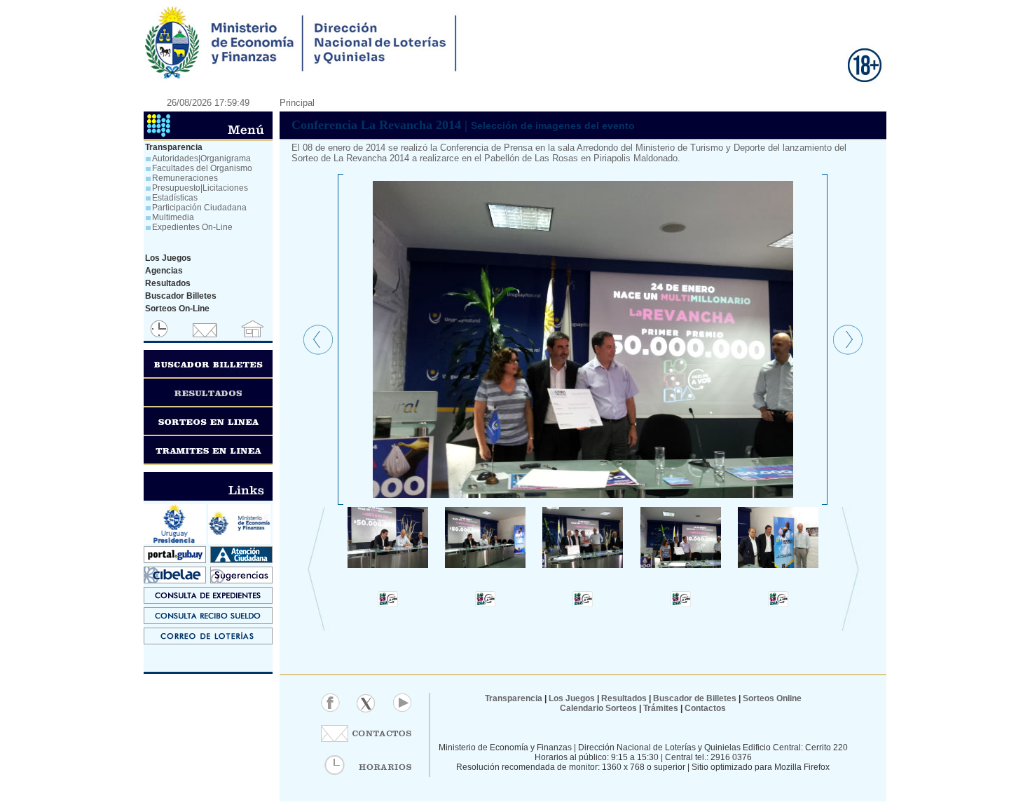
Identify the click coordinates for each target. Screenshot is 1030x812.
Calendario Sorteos (598, 708)
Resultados (624, 698)
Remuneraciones (185, 178)
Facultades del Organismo (202, 168)
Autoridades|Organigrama (201, 158)
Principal (297, 102)
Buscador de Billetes (694, 698)
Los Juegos (573, 698)
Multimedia (173, 217)
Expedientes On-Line (192, 227)
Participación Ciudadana (199, 207)
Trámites (659, 708)
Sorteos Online (772, 698)
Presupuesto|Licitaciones (200, 188)
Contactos (704, 708)
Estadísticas (175, 198)
